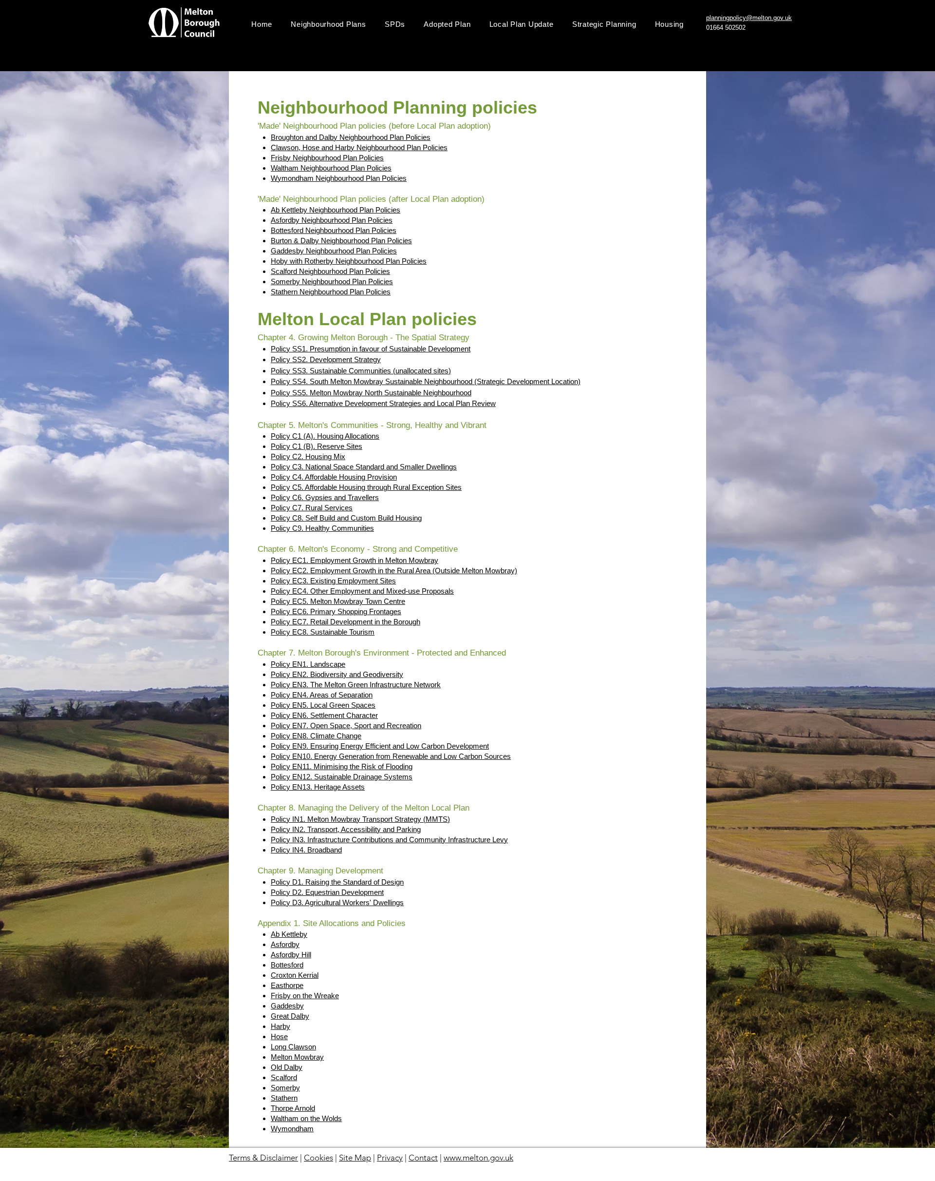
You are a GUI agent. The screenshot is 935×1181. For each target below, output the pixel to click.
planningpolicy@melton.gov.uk (749, 17)
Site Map (355, 1157)
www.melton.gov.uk (478, 1157)
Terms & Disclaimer (263, 1157)
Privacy (390, 1157)
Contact (423, 1157)
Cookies (318, 1157)
